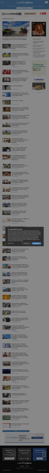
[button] (10, 243)
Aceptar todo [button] (36, 243)
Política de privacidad (19, 240)
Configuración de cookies (12, 240)
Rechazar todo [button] (26, 243)
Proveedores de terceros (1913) (33, 234)
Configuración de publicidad (16, 239)
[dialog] (24, 236)
